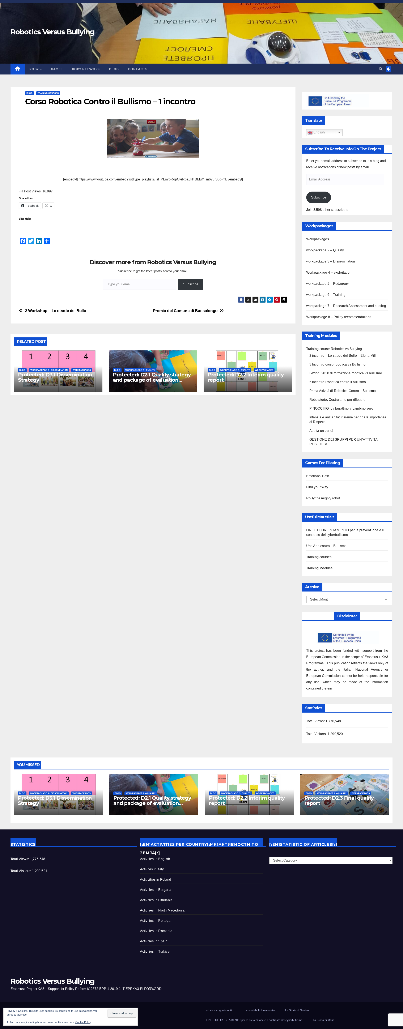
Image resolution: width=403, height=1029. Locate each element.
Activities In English (155, 859)
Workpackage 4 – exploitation (329, 272)
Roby (34, 69)
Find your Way (317, 487)
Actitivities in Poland (155, 879)
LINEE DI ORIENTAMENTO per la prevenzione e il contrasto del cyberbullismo (254, 1020)
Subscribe (190, 284)
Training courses (48, 93)
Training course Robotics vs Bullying (334, 349)
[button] (380, 69)
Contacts (138, 69)
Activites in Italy (152, 869)
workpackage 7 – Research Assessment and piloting (346, 306)
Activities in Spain (153, 941)
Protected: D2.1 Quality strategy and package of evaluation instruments (152, 380)
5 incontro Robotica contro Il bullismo (337, 382)
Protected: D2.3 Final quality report (339, 800)
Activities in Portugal (155, 920)
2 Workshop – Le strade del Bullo (55, 310)
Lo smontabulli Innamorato (258, 1010)
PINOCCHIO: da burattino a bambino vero (341, 408)
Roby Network (86, 69)
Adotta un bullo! (321, 430)
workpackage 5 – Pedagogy (327, 283)
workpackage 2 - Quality (140, 370)
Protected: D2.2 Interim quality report (246, 377)
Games (57, 69)
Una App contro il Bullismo (326, 546)
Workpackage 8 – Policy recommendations (339, 317)
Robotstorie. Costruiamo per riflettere (337, 399)
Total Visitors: (317, 734)
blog (114, 69)
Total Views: (316, 721)
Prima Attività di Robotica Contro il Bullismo (342, 391)
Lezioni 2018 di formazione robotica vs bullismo (345, 373)
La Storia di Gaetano (297, 1010)
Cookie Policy (83, 1022)
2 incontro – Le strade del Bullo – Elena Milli (343, 355)
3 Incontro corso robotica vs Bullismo (337, 364)
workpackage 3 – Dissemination (330, 261)
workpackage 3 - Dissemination (49, 370)
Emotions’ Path (317, 476)
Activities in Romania (156, 931)
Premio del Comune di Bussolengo (185, 310)
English (319, 132)
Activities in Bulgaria (155, 890)
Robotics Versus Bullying (52, 31)
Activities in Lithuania (156, 900)
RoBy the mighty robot (323, 498)
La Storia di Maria (323, 1020)
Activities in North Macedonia (162, 910)
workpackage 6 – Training (326, 294)
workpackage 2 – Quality (325, 250)
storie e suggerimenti (219, 1010)
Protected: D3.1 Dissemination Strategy (55, 377)
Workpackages (82, 370)
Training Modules (319, 568)
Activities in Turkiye (155, 951)
